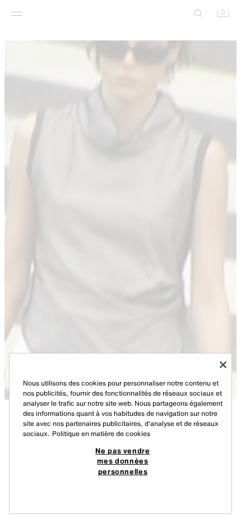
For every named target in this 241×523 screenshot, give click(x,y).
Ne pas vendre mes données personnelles (122, 461)
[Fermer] (223, 364)
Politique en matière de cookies (101, 433)
